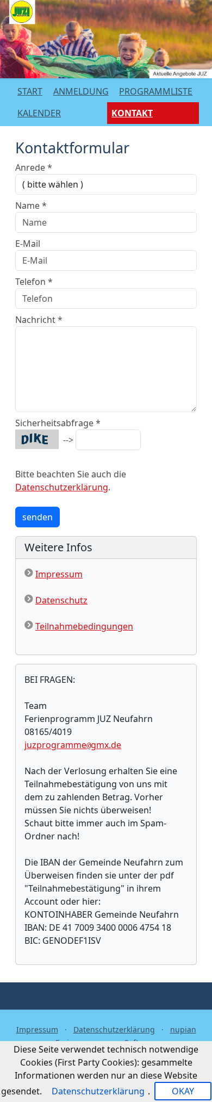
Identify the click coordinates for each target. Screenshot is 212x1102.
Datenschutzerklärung (61, 487)
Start (29, 91)
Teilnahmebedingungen (84, 626)
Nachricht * (39, 320)
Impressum (59, 574)
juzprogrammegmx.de (72, 745)
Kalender (39, 113)
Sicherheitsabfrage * (58, 423)
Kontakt (132, 113)
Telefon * (34, 282)
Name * (31, 205)
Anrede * (33, 167)
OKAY (183, 1091)
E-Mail (27, 244)
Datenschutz (61, 600)
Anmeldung (81, 91)
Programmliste (155, 91)
